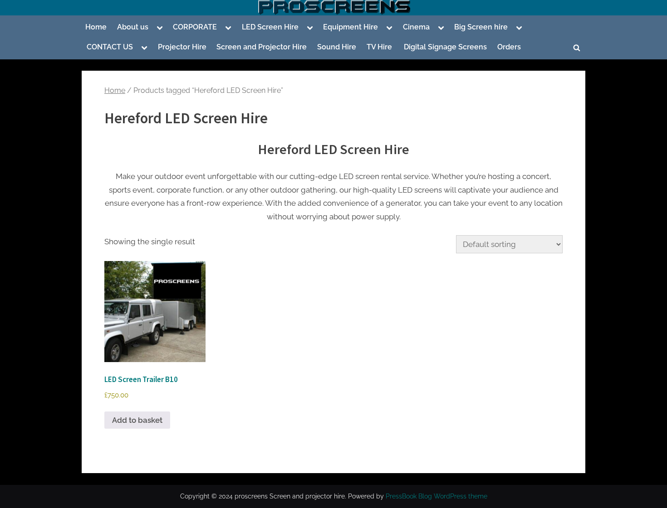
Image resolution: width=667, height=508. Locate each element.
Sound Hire (336, 47)
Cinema (416, 27)
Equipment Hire (350, 27)
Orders (509, 47)
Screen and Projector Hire (261, 47)
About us (132, 27)
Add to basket (137, 420)
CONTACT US (110, 47)
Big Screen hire (481, 27)
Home (96, 27)
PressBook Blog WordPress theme (436, 496)
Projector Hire (182, 47)
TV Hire (379, 47)
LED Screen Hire (270, 27)
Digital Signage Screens (444, 47)
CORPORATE (195, 27)
